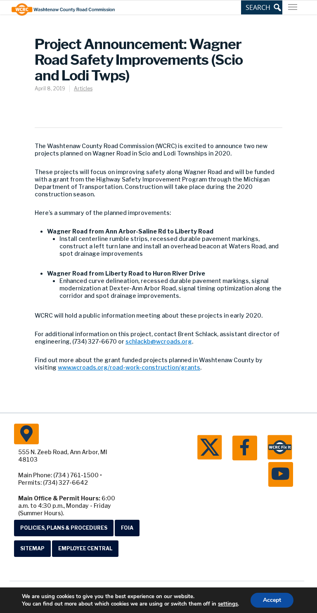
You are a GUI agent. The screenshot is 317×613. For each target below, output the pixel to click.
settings (228, 604)
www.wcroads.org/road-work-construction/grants (129, 367)
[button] (261, 7)
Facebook (244, 448)
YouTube (280, 474)
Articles (83, 88)
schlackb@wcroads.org (158, 341)
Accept (272, 600)
